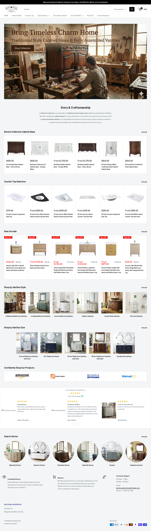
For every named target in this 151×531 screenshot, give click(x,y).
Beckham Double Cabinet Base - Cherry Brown (86, 165)
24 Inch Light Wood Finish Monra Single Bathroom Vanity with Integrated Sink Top (134, 269)
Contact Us (8, 508)
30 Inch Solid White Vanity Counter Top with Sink (134, 215)
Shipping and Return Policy (13, 512)
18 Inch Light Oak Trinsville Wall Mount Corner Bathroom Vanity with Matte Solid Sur (15, 268)
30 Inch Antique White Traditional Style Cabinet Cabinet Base (109, 166)
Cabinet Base (16, 15)
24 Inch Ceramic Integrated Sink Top (15, 215)
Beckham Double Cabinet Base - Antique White (62, 165)
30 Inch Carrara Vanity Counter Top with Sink (85, 215)
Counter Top (29, 15)
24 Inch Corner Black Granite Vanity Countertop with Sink (39, 215)
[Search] (131, 9)
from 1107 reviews (74, 396)
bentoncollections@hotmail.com (128, 488)
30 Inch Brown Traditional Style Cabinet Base (133, 165)
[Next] (147, 154)
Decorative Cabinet (60, 15)
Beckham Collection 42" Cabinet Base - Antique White (38, 166)
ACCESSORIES (76, 15)
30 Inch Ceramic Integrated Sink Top (110, 215)
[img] (75, 393)
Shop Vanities (42, 15)
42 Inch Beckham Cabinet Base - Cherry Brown (14, 165)
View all (144, 132)
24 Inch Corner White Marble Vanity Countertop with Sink (63, 215)
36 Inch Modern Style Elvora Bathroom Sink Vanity (39, 267)
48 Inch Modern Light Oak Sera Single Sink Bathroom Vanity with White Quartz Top (87, 270)
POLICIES (90, 15)
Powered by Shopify (10, 523)
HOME (6, 15)
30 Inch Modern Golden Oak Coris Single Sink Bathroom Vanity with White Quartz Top (111, 270)
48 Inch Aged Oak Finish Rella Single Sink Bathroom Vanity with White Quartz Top (63, 270)
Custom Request (103, 15)
